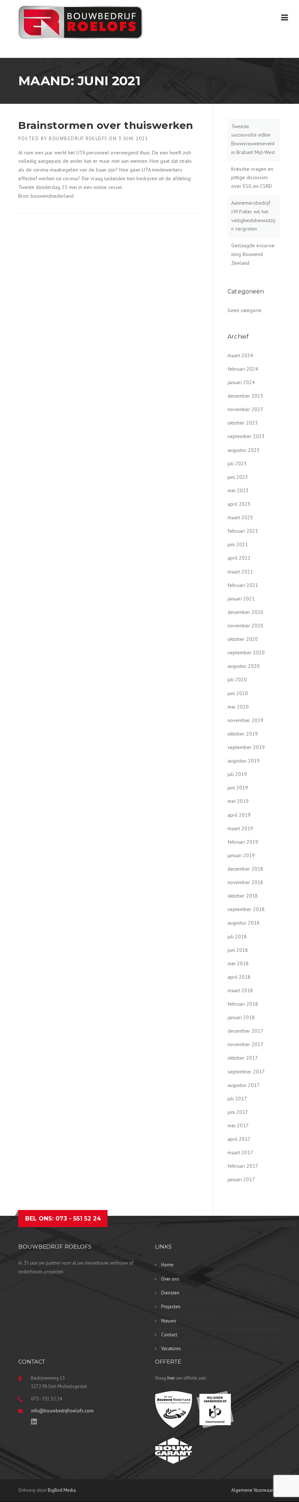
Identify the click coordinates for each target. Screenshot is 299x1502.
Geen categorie (244, 310)
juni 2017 (238, 1112)
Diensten (170, 1293)
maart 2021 (240, 571)
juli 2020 (237, 679)
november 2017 (245, 1044)
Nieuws (168, 1321)
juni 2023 (238, 477)
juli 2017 (237, 1098)
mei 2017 (238, 1125)
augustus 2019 (244, 760)
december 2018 (245, 869)
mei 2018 (238, 963)
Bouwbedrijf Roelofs (78, 138)
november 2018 (245, 882)
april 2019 (239, 815)
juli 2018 (237, 936)
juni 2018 (238, 950)
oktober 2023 (243, 422)
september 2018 (246, 909)
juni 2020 (238, 693)
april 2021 (239, 558)
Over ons (170, 1279)
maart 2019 (240, 828)
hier (171, 1378)
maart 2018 (240, 990)
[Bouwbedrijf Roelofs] (80, 22)
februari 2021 (243, 585)
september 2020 (246, 652)
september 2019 (246, 747)
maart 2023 (240, 517)
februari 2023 (243, 531)
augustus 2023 (244, 450)
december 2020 (245, 612)
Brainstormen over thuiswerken (105, 125)
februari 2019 (243, 842)
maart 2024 (240, 355)
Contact (169, 1335)
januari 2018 (241, 1017)
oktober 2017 (243, 1057)
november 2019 (245, 720)
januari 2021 (241, 598)
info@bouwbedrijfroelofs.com (62, 1411)
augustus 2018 (244, 922)
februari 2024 (243, 369)
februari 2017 (243, 1166)
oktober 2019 (243, 733)
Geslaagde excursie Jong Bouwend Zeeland (253, 254)
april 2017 (239, 1139)
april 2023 (239, 504)
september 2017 (246, 1071)
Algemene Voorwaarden (256, 1490)
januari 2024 (241, 382)
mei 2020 (238, 706)
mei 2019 (238, 801)
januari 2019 (241, 855)
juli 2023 (237, 463)
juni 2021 (238, 544)
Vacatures (171, 1348)
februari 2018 (243, 1004)
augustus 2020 (244, 666)
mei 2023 (238, 490)
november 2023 (245, 409)
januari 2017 (241, 1179)
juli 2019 (237, 774)
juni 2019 (238, 787)
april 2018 (239, 977)
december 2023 (245, 396)
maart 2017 (240, 1152)
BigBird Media (62, 1490)
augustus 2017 (244, 1085)
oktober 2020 (243, 639)
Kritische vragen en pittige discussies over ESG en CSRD (252, 178)
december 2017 (245, 1031)
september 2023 (246, 436)
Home (167, 1265)
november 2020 (245, 625)
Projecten (170, 1307)
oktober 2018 (243, 895)
